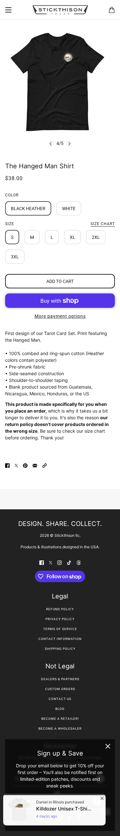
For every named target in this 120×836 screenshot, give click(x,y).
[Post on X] (16, 465)
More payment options (60, 316)
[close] (108, 746)
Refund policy (60, 609)
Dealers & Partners (60, 679)
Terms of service (60, 629)
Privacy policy (60, 619)
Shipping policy (60, 648)
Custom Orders (60, 689)
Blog (60, 709)
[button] (44, 465)
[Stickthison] (60, 10)
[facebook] (41, 562)
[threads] (79, 562)
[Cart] (111, 10)
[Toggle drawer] (8, 9)
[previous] (50, 143)
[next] (69, 143)
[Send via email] (35, 465)
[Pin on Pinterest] (25, 465)
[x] (50, 562)
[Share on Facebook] (7, 465)
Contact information (60, 639)
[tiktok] (69, 562)
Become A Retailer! (60, 718)
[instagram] (59, 562)
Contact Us (60, 699)
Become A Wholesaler (60, 728)
